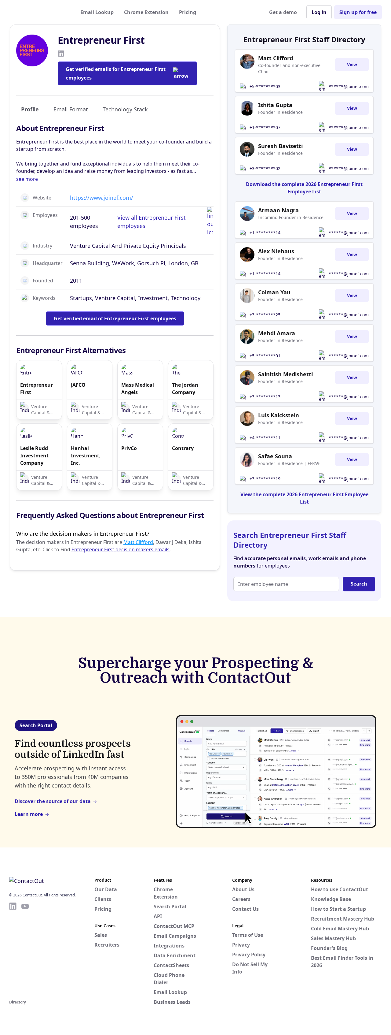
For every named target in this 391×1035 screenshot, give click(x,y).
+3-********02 (265, 168)
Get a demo (283, 12)
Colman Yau (274, 292)
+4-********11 (265, 438)
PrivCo (129, 448)
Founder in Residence (280, 112)
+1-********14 (265, 233)
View (352, 64)
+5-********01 (265, 356)
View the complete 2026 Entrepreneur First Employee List (304, 498)
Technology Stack (125, 109)
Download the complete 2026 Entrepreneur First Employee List (304, 188)
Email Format (70, 109)
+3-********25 (265, 315)
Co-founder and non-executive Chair (289, 68)
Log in (319, 12)
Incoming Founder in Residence (290, 217)
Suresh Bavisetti (280, 146)
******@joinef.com (349, 86)
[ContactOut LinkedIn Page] (12, 950)
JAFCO (78, 385)
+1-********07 (265, 127)
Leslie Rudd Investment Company (34, 455)
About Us (243, 889)
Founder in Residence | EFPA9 (289, 463)
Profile (30, 109)
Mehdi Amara (276, 333)
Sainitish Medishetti (285, 374)
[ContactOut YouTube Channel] (25, 950)
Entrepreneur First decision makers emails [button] (120, 549)
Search (359, 583)
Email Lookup (97, 12)
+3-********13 (265, 397)
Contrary (183, 448)
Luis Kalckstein (278, 415)
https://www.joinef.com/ (101, 197)
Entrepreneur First (36, 389)
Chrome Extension (146, 12)
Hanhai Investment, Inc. (86, 455)
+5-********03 (265, 86)
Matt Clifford (138, 542)
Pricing (187, 12)
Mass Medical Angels (137, 389)
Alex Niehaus (276, 251)
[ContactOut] (39, 12)
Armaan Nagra (278, 210)
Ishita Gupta (275, 105)
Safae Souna (275, 456)
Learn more (29, 814)
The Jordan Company (185, 389)
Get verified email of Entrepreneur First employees (115, 318)
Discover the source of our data (53, 801)
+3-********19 (265, 479)
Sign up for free (358, 12)
